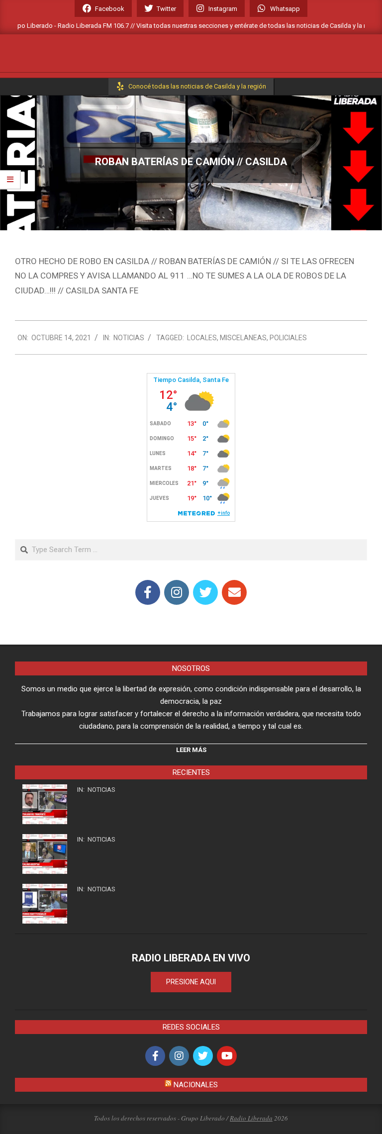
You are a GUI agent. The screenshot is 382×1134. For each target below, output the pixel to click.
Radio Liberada (251, 1118)
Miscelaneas (243, 338)
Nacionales (196, 1084)
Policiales (288, 338)
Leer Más (191, 750)
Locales (202, 338)
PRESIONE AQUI (191, 982)
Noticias (128, 338)
